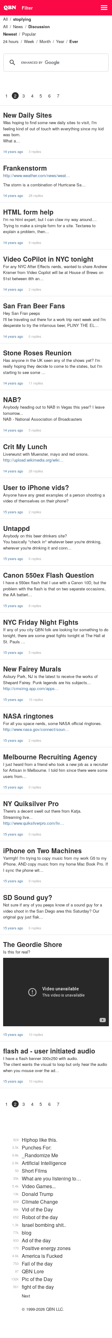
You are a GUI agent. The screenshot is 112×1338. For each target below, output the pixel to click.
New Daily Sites (27, 114)
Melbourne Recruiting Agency (50, 756)
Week (29, 41)
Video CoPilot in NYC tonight (48, 258)
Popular (29, 34)
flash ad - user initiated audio (49, 1050)
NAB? (12, 399)
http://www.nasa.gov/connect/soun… (36, 729)
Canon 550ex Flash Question (48, 575)
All (5, 19)
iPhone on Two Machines (42, 850)
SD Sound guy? (27, 897)
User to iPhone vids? (36, 487)
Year (60, 41)
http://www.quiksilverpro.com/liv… (33, 823)
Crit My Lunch (25, 446)
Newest (10, 34)
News (18, 26)
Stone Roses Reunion (37, 352)
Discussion (39, 26)
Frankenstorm (25, 167)
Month (45, 41)
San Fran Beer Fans (34, 305)
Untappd (16, 528)
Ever (73, 41)
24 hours (11, 41)
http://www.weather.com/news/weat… (36, 175)
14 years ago (13, 151)
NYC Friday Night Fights (40, 622)
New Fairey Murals (32, 668)
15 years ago (13, 511)
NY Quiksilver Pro (31, 803)
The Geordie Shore (32, 944)
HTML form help (28, 211)
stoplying (22, 19)
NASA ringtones (28, 715)
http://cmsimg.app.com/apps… (31, 688)
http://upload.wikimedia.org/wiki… (33, 460)
